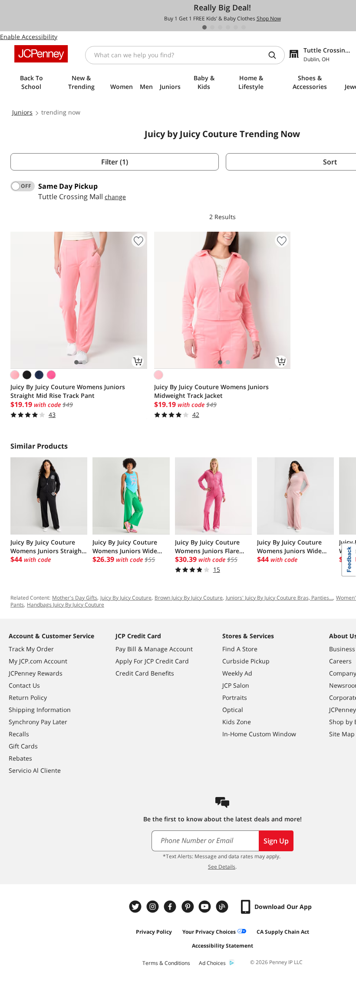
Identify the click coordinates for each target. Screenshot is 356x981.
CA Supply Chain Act (283, 931)
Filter (114, 162)
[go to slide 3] (220, 27)
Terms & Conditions (166, 963)
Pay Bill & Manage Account (154, 649)
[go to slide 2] (212, 27)
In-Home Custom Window (259, 734)
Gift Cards (23, 746)
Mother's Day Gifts (74, 597)
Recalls (19, 734)
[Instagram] (153, 906)
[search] (275, 55)
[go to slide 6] (243, 27)
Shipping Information (40, 709)
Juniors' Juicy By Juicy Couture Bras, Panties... (279, 597)
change (115, 197)
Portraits (234, 697)
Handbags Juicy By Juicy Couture (65, 604)
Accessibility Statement (222, 945)
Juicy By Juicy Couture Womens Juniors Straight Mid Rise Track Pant (67, 391)
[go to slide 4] (228, 27)
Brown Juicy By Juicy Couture (189, 597)
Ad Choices (212, 963)
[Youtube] (205, 906)
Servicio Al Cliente (35, 770)
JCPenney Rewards (36, 673)
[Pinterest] (188, 906)
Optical (232, 709)
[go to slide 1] (204, 27)
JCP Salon (235, 685)
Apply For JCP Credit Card (152, 661)
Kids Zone (236, 722)
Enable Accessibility (28, 37)
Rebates (20, 758)
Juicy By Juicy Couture (126, 597)
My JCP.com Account (38, 661)
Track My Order (31, 649)
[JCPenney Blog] (223, 906)
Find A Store (239, 649)
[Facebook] (171, 906)
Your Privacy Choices (209, 931)
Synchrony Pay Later (38, 722)
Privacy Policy (154, 931)
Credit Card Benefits (144, 673)
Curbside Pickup (246, 661)
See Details (221, 866)
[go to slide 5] (236, 27)
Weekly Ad (237, 673)
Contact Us (24, 685)
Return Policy (28, 697)
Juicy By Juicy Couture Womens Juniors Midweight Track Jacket (211, 391)
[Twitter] (136, 906)
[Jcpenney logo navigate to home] (41, 53)
